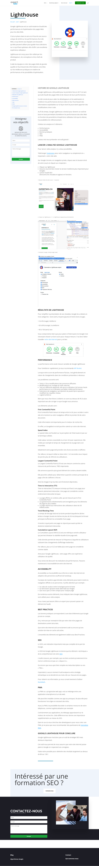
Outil (70, 3)
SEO (45, 3)
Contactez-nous (49, 791)
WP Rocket (77, 368)
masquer (19, 88)
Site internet (64, 3)
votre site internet (50, 339)
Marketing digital (53, 3)
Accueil (12, 22)
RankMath (41, 682)
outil (17, 22)
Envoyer (21, 159)
